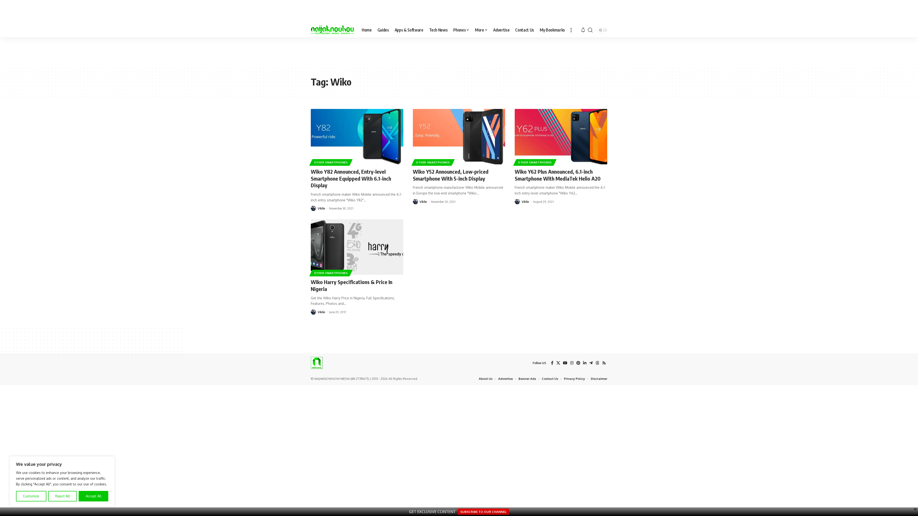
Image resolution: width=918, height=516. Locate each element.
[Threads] (597, 363)
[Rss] (604, 363)
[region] (62, 481)
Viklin (321, 208)
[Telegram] (591, 363)
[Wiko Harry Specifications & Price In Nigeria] (357, 247)
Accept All (93, 496)
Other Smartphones (331, 162)
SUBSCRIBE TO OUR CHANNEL (483, 512)
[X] (558, 363)
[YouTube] (565, 363)
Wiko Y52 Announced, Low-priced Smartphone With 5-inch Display (450, 175)
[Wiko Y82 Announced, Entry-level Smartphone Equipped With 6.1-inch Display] (357, 136)
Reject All (62, 496)
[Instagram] (572, 363)
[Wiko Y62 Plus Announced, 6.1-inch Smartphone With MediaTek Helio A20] (561, 136)
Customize (31, 496)
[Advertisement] (459, 51)
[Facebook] (552, 363)
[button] (571, 30)
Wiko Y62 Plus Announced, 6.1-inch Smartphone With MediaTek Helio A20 (558, 175)
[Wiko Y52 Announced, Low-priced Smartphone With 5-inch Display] (459, 136)
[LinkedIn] (585, 363)
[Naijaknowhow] (332, 30)
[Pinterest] (578, 363)
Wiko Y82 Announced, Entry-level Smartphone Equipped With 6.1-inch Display (351, 178)
